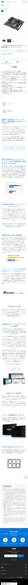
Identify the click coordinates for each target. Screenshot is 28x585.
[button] (24, 2)
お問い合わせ (21, 50)
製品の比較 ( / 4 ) (6, 583)
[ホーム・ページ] (2, 5)
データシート (6, 50)
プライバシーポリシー (10, 577)
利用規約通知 (20, 577)
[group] (4, 40)
